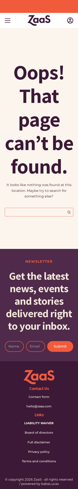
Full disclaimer (39, 442)
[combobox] (35, 212)
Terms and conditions (39, 461)
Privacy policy (39, 452)
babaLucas (50, 484)
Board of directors (39, 433)
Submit (60, 346)
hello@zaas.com (39, 406)
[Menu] (7, 20)
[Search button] (69, 212)
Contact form (39, 397)
